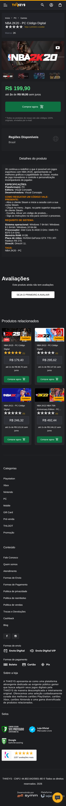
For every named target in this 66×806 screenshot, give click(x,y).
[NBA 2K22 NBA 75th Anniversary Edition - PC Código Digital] (49, 416)
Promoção (8, 532)
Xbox (6, 485)
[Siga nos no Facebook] (6, 636)
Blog (5, 625)
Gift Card (8, 512)
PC (15, 18)
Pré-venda (8, 519)
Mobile (6, 505)
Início (7, 18)
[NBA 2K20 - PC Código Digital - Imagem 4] (55, 76)
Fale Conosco (10, 557)
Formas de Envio (12, 577)
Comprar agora (14, 379)
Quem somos (10, 564)
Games (23, 18)
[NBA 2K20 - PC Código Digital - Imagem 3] (39, 76)
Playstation (9, 478)
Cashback (8, 618)
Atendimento (10, 571)
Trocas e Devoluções (14, 611)
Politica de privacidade (15, 591)
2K (14, 33)
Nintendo (8, 492)
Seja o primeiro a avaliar (33, 294)
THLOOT (8, 525)
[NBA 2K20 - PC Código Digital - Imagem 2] (23, 76)
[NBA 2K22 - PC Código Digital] (49, 356)
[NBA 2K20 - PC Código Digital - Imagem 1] (8, 76)
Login (51, 5)
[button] (58, 48)
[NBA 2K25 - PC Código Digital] (16, 356)
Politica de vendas (13, 604)
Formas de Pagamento (15, 584)
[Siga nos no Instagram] (15, 636)
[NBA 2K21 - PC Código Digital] (16, 416)
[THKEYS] (24, 4)
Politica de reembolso (14, 598)
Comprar (26, 106)
